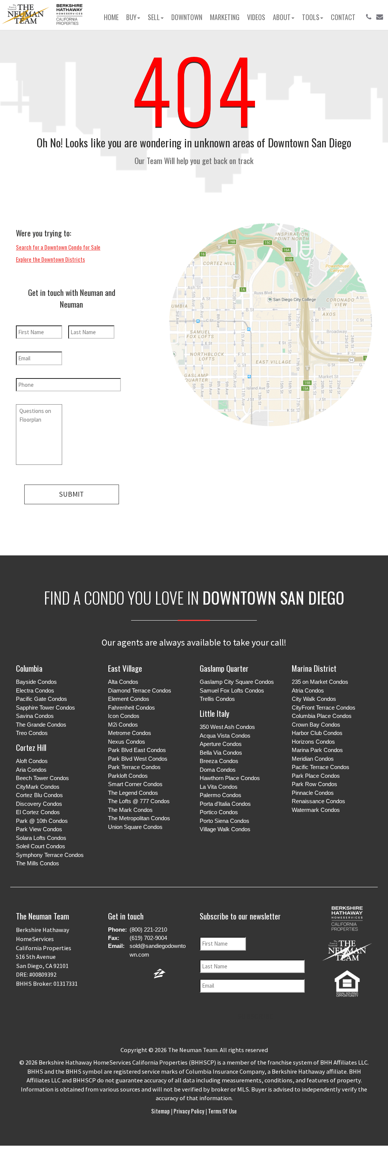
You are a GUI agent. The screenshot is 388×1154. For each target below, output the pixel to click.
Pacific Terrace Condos (320, 767)
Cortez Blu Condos (39, 795)
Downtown (186, 17)
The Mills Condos (37, 863)
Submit (71, 494)
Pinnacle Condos (313, 793)
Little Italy (214, 713)
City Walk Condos (314, 699)
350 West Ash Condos (227, 727)
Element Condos (128, 699)
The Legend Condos (133, 793)
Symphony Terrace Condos (50, 855)
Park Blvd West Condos (137, 758)
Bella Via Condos (221, 752)
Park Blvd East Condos (137, 750)
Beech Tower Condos (42, 778)
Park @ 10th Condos (42, 821)
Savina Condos (35, 716)
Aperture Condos (221, 744)
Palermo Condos (220, 795)
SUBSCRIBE (255, 1016)
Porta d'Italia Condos (225, 804)
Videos (256, 17)
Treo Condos (32, 733)
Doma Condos (218, 769)
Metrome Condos (129, 733)
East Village (125, 668)
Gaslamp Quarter (224, 668)
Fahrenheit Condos (131, 707)
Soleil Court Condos (40, 846)
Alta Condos (123, 682)
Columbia (29, 668)
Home (111, 17)
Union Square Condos (135, 827)
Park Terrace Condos (134, 767)
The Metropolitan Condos (139, 818)
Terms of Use (222, 1111)
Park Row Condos (314, 784)
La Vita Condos (219, 786)
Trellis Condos (217, 699)
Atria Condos (308, 690)
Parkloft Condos (128, 775)
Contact (343, 17)
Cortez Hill (31, 747)
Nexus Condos (126, 741)
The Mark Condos (130, 810)
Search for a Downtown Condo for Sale (58, 247)
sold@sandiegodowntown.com (158, 950)
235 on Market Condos (320, 682)
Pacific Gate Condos (41, 699)
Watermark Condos (316, 810)
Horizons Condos (313, 741)
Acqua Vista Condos (225, 735)
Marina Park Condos (317, 750)
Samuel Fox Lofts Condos (232, 690)
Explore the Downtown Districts (50, 259)
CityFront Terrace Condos (323, 707)
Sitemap (161, 1111)
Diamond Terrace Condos (139, 690)
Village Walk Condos (225, 829)
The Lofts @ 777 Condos (139, 801)
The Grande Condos (41, 724)
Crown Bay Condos (316, 724)
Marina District (314, 668)
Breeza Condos (219, 761)
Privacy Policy (188, 1111)
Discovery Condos (39, 804)
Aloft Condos (32, 761)
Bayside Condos (36, 682)
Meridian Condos (313, 758)
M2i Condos (123, 724)
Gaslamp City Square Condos (237, 682)
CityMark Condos (37, 786)
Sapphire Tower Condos (45, 707)
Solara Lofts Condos (41, 838)
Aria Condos (31, 769)
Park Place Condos (316, 775)
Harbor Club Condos (317, 733)
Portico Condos (219, 812)
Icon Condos (123, 716)
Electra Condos (35, 690)
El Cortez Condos (38, 812)
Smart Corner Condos (135, 784)
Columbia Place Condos (322, 716)
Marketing (224, 17)
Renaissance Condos (318, 801)
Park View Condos (39, 829)
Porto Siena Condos (224, 821)
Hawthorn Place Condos (230, 778)
